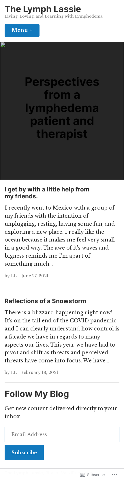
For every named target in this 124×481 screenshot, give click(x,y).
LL (14, 275)
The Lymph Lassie (43, 9)
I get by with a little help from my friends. (47, 192)
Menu (26, 30)
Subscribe (24, 452)
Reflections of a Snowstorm (45, 301)
